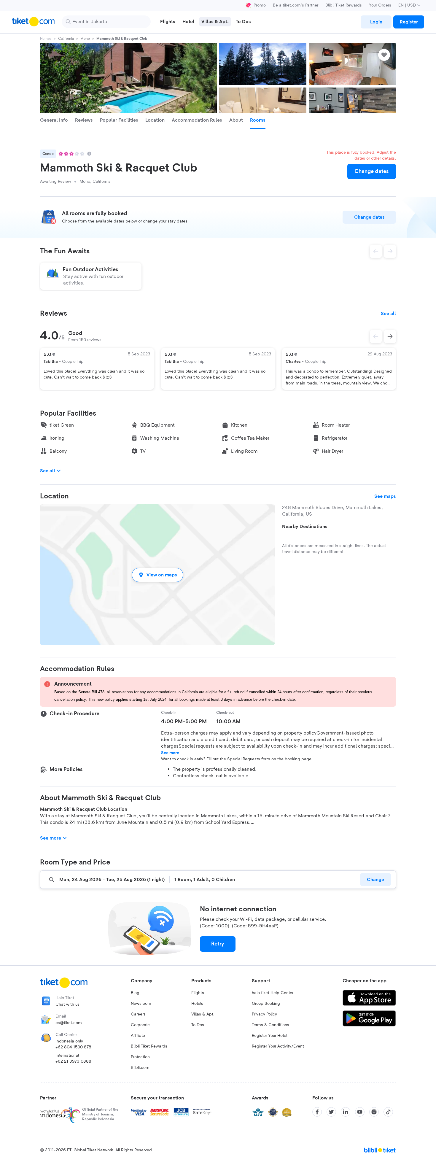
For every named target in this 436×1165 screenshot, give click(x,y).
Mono (85, 38)
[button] (157, 574)
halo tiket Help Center (272, 993)
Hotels (197, 1003)
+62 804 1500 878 (73, 1047)
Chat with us (67, 1004)
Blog (135, 993)
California (66, 38)
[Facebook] (317, 1112)
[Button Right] (390, 336)
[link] (376, 21)
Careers (138, 1014)
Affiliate (138, 1035)
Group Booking (266, 1003)
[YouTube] (360, 1112)
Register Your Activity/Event (278, 1046)
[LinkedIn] (345, 1112)
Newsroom (141, 1003)
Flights (197, 993)
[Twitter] (331, 1112)
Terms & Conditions (270, 1025)
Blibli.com (140, 1067)
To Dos (197, 1025)
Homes (46, 38)
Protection (140, 1057)
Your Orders (380, 5)
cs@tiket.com (68, 1023)
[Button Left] (376, 336)
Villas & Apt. (202, 1014)
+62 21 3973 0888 (73, 1061)
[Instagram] (374, 1112)
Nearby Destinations (304, 527)
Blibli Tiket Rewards (343, 5)
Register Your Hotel (269, 1035)
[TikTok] (388, 1112)
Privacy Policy (264, 1014)
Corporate (140, 1025)
